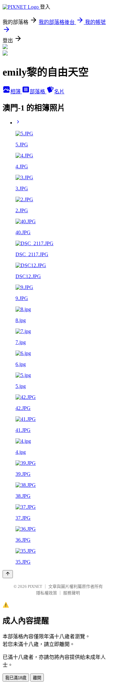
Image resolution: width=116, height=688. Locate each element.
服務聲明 (71, 592)
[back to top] (8, 574)
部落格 (38, 91)
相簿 (16, 91)
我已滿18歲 (15, 677)
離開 (37, 677)
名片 (59, 91)
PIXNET (35, 586)
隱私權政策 (46, 592)
